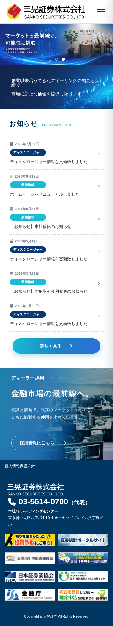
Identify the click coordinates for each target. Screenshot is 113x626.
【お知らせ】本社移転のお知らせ (40, 226)
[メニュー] (101, 12)
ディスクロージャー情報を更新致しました (49, 162)
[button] (49, 503)
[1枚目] (50, 59)
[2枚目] (56, 59)
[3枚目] (63, 59)
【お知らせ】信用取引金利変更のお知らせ (49, 291)
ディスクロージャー (27, 152)
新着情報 (28, 184)
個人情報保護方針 (20, 466)
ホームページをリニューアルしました (44, 194)
